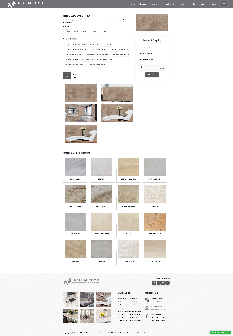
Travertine (123, 320)
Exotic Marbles (136, 311)
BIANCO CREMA (75, 179)
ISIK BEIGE (102, 261)
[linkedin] (163, 283)
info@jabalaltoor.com (158, 309)
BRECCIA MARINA (101, 206)
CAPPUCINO (155, 206)
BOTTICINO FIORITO (155, 179)
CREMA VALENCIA (155, 234)
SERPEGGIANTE (155, 261)
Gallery (193, 4)
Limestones (136, 314)
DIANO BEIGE (75, 261)
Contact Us (213, 4)
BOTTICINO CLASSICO (128, 179)
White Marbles (136, 320)
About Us (142, 4)
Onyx (121, 317)
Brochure (123, 302)
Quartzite (135, 317)
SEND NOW (151, 75)
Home (133, 4)
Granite (122, 314)
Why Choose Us (155, 4)
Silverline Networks (143, 333)
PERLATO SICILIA (128, 261)
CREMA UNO (128, 234)
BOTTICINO (102, 179)
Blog (202, 4)
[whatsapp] (167, 283)
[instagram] (159, 283)
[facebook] (154, 283)
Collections (170, 4)
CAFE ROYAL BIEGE (128, 206)
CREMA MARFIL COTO (102, 234)
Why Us (134, 299)
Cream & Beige (125, 311)
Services (182, 4)
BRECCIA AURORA (75, 206)
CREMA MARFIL (75, 234)
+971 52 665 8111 (156, 301)
